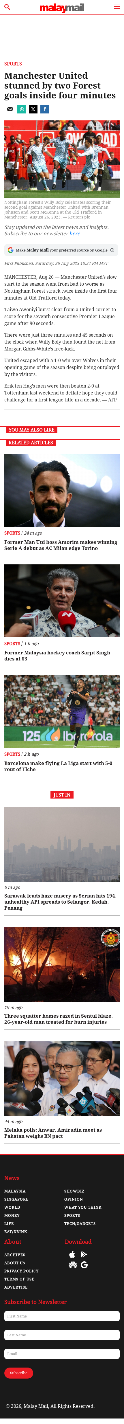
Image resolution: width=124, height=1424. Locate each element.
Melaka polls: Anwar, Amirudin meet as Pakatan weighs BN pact (53, 1133)
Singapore (16, 1199)
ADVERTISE (16, 1287)
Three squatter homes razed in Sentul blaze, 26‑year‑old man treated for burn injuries (58, 1019)
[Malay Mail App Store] (72, 1258)
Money (12, 1215)
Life (9, 1223)
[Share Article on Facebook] (44, 112)
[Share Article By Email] (10, 112)
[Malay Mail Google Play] (84, 1258)
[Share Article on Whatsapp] (21, 112)
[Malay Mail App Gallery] (73, 1269)
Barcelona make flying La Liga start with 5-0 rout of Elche (58, 766)
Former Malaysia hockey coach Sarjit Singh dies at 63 (57, 656)
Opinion (73, 1199)
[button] (112, 250)
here (74, 233)
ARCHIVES (14, 1255)
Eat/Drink (15, 1232)
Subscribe (18, 1373)
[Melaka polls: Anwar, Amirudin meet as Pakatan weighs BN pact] (62, 1078)
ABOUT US (14, 1263)
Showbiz (74, 1191)
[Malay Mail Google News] (84, 1269)
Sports (13, 64)
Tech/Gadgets (80, 1223)
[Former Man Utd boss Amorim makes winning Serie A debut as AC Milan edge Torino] (62, 490)
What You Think (83, 1207)
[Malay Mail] (62, 11)
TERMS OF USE (19, 1279)
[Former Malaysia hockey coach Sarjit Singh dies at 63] (62, 600)
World (12, 1207)
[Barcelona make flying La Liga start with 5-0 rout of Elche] (62, 711)
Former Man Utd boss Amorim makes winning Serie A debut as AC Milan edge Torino (60, 545)
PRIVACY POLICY (21, 1271)
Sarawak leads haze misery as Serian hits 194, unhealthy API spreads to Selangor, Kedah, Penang (60, 902)
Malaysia (15, 1191)
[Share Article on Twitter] (33, 112)
